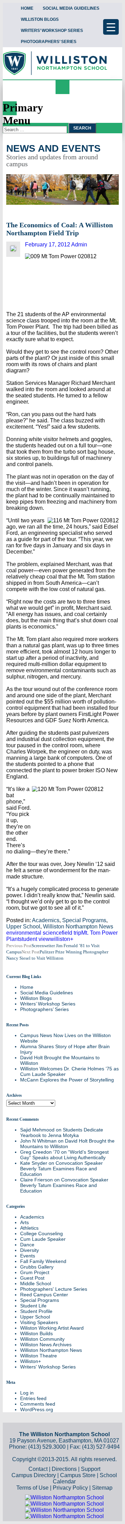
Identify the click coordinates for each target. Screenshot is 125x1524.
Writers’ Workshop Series (52, 30)
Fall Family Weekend (43, 1261)
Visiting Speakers (39, 1322)
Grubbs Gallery (36, 1267)
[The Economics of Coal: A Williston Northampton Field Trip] (13, 250)
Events (27, 1255)
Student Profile (36, 1311)
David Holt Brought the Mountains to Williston (67, 1143)
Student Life (33, 1305)
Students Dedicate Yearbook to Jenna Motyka (61, 1132)
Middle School (35, 1283)
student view (34, 939)
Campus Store (77, 1475)
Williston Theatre (38, 1355)
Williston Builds (36, 1333)
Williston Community (42, 1339)
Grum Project (34, 1272)
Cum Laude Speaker (43, 1239)
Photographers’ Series (48, 41)
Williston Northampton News (78, 926)
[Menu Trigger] (111, 27)
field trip (71, 933)
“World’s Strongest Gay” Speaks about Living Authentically (64, 1154)
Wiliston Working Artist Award (52, 1328)
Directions (64, 1469)
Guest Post (32, 1278)
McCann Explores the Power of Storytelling (67, 1080)
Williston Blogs (40, 19)
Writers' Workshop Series (48, 1367)
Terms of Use (32, 1488)
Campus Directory (33, 1475)
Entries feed (33, 1398)
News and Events (53, 148)
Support (90, 1469)
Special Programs (84, 920)
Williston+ (30, 1361)
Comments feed (37, 1404)
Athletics (29, 1228)
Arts (24, 1222)
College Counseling (41, 1233)
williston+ (61, 939)
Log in (27, 1393)
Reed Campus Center (44, 1294)
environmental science (34, 933)
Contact (38, 1469)
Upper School (23, 926)
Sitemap (102, 1488)
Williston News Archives (46, 1344)
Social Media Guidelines (71, 8)
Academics (45, 920)
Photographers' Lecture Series (53, 1289)
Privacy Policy (70, 1488)
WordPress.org (36, 1409)
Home (27, 8)
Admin (79, 244)
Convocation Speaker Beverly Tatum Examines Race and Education (61, 1168)
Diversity (29, 1250)
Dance (27, 1244)
